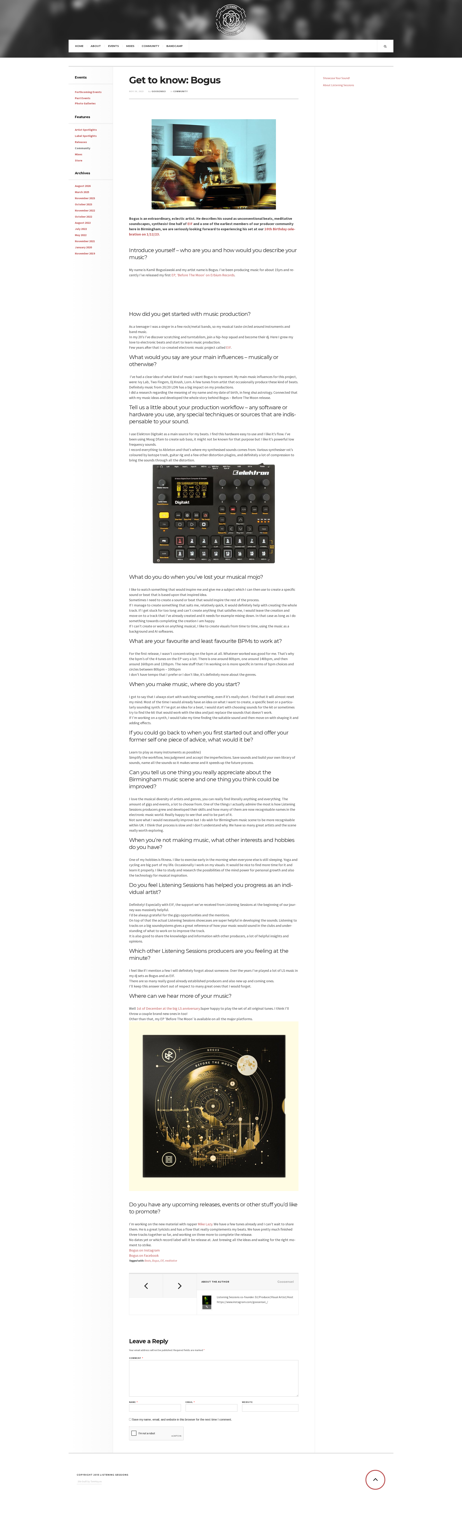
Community (150, 46)
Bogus (155, 1260)
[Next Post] (180, 1285)
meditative (171, 1260)
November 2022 (85, 210)
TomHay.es (96, 1481)
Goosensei (159, 91)
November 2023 (85, 198)
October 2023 (83, 204)
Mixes (130, 46)
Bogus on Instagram (144, 1250)
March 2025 (82, 192)
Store (78, 160)
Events (113, 46)
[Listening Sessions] (231, 18)
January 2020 (83, 247)
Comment (136, 1358)
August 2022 (83, 222)
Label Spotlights (86, 136)
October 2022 (83, 216)
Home (79, 46)
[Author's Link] (206, 1307)
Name (133, 1402)
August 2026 (83, 186)
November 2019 (85, 253)
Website (247, 1402)
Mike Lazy (205, 1224)
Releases (81, 142)
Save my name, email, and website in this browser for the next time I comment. (182, 1419)
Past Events (82, 98)
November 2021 (85, 241)
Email (190, 1402)
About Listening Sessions (338, 85)
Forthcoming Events (88, 92)
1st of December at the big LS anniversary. (169, 1008)
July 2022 (81, 229)
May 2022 (80, 235)
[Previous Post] (146, 1285)
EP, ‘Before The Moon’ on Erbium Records (202, 275)
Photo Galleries (85, 103)
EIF (190, 223)
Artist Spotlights (86, 129)
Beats (148, 1260)
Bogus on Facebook (144, 1255)
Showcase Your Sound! (336, 78)
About (96, 46)
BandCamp (174, 46)
